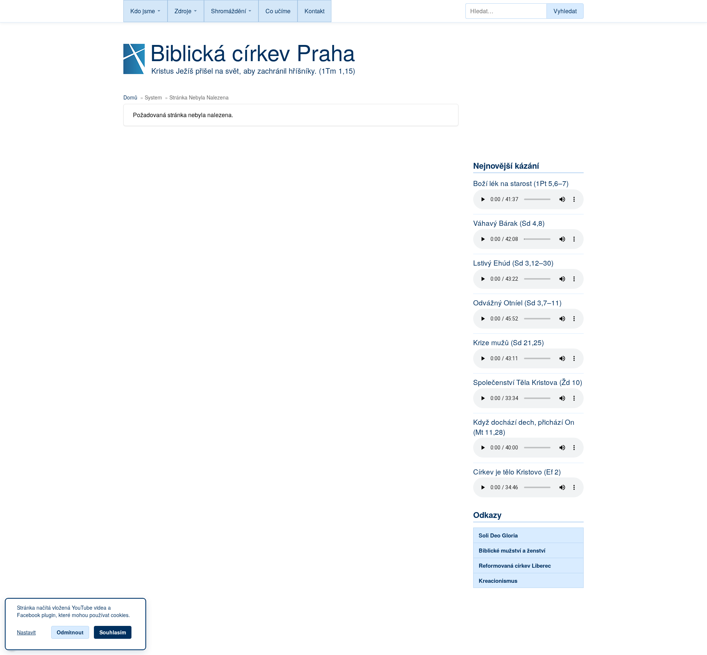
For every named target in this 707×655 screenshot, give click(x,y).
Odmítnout (70, 632)
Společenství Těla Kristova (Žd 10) (527, 382)
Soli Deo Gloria (498, 535)
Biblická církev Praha (252, 51)
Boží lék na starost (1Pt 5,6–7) (521, 183)
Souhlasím (112, 632)
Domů (130, 97)
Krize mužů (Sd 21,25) (508, 342)
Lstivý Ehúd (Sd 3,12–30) (513, 262)
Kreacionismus (498, 581)
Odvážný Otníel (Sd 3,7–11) (517, 302)
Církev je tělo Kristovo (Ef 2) (517, 471)
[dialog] (75, 624)
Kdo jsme (142, 11)
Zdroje (183, 11)
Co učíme (278, 11)
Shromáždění (228, 11)
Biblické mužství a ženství (512, 550)
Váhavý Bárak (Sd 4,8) (509, 223)
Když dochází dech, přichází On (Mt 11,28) (523, 427)
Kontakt (314, 11)
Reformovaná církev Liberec (515, 565)
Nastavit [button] (26, 632)
